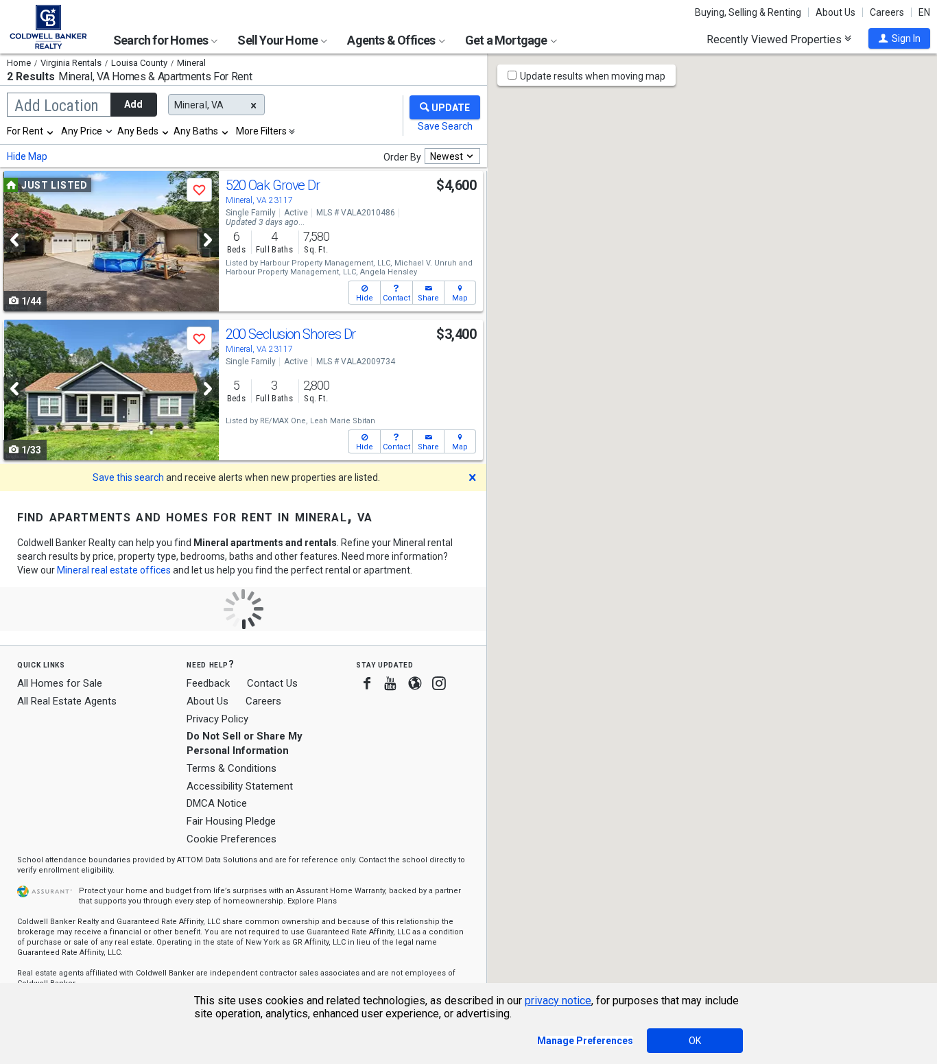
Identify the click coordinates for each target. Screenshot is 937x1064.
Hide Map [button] (27, 156)
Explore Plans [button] (312, 901)
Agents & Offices (392, 40)
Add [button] (133, 104)
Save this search (128, 477)
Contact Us (272, 683)
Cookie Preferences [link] (231, 839)
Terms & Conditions (231, 768)
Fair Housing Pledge (231, 821)
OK (695, 1040)
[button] (899, 38)
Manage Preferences (585, 1040)
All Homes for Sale (59, 683)
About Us (835, 12)
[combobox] (31, 131)
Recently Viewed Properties (775, 39)
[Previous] (14, 240)
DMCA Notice (217, 803)
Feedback (208, 683)
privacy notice (558, 1000)
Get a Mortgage (507, 40)
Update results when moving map (592, 76)
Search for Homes (161, 40)
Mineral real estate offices (114, 570)
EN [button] (924, 12)
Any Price (81, 131)
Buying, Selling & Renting (748, 12)
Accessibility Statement (240, 786)
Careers (887, 12)
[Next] (208, 240)
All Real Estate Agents (67, 701)
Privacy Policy (217, 719)
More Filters (261, 131)
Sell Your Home (278, 40)
